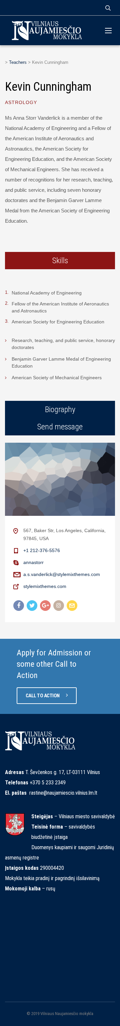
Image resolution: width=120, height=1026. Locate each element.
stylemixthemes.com (44, 586)
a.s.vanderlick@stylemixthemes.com (61, 574)
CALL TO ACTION (43, 696)
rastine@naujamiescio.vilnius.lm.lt (63, 793)
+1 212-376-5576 (41, 550)
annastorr (33, 562)
